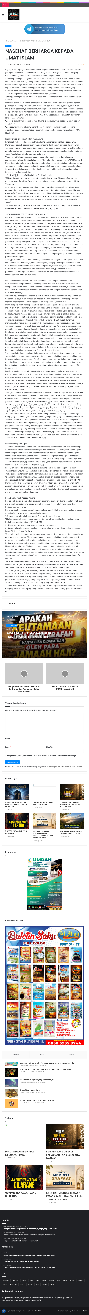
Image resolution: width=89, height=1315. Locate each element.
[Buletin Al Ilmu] (13, 14)
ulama (52, 1284)
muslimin (80, 1280)
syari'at (45, 1284)
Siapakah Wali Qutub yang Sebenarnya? (37, 1080)
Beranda (8, 41)
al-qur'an (15, 1280)
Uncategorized (12, 625)
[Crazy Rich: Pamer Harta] (11, 1093)
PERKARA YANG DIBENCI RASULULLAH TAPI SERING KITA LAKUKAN (70, 804)
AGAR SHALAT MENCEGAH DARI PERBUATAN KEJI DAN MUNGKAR (16, 804)
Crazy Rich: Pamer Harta (30, 1090)
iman (58, 1280)
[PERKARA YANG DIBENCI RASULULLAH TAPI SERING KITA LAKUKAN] (72, 792)
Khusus (15, 41)
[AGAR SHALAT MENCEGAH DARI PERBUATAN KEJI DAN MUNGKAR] (17, 792)
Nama (8, 738)
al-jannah (6, 1280)
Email (8, 747)
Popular (16, 1054)
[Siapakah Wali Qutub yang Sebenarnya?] (11, 1083)
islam (65, 1280)
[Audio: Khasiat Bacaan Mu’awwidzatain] (11, 1103)
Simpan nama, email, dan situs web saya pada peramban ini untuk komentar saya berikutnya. (42, 756)
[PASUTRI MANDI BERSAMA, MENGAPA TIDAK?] (44, 792)
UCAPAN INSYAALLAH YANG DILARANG (16, 832)
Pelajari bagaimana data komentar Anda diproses (64, 767)
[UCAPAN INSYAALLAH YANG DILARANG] (17, 821)
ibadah (51, 1280)
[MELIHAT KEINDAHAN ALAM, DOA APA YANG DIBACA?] (72, 821)
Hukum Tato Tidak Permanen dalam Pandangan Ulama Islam (45, 1069)
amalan (24, 1280)
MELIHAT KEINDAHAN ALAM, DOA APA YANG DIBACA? (71, 832)
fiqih (37, 1280)
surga (37, 1284)
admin (11, 603)
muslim (72, 1280)
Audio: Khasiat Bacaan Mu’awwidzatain (37, 1100)
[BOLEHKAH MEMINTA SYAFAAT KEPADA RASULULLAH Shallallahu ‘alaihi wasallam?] (44, 821)
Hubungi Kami (82, 1311)
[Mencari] (86, 15)
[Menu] (3, 15)
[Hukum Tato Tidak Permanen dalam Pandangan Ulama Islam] (11, 1072)
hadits (44, 1280)
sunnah (30, 1284)
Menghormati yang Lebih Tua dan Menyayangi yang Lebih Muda (47, 1063)
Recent (43, 1054)
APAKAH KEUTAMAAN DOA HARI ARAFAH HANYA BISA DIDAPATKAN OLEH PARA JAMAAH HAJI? (28, 639)
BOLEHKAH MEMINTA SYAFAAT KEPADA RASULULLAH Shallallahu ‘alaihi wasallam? (43, 834)
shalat (22, 1284)
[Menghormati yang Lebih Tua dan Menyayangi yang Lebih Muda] (11, 1064)
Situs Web (50, 747)
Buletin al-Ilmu (37, 1311)
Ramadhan (13, 1284)
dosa (31, 1280)
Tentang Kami (70, 1311)
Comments (72, 1054)
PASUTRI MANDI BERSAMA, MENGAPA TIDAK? (43, 803)
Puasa (5, 1284)
